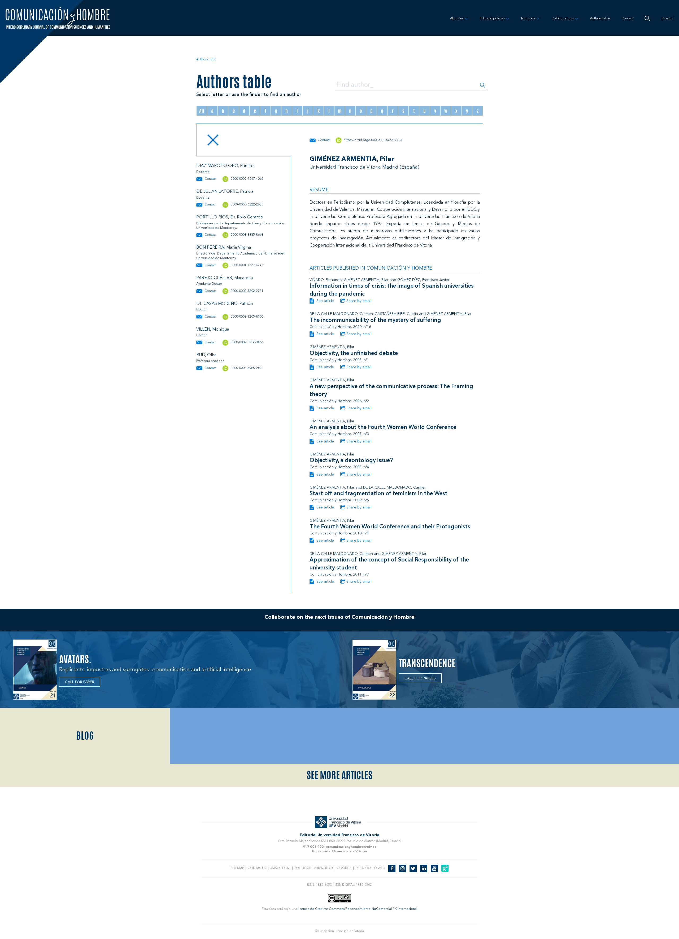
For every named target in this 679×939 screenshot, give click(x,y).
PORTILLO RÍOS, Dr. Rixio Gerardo (229, 217)
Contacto (257, 868)
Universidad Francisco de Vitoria (339, 851)
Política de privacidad (313, 868)
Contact (627, 18)
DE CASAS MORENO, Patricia (224, 304)
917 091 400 (313, 847)
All (201, 110)
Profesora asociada (210, 361)
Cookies (344, 868)
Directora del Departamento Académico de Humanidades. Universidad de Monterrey (240, 256)
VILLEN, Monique (212, 329)
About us (456, 18)
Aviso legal (280, 868)
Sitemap (237, 868)
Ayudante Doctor (209, 284)
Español (667, 18)
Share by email (358, 301)
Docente (203, 172)
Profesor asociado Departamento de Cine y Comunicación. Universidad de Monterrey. (240, 226)
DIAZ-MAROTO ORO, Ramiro (225, 166)
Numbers (528, 18)
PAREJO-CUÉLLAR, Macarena (224, 278)
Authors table (600, 18)
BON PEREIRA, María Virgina (223, 247)
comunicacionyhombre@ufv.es (351, 847)
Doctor (201, 309)
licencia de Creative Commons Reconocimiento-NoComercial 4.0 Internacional (357, 909)
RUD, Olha (206, 355)
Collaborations (562, 18)
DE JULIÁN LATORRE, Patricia (224, 192)
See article (324, 301)
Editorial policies (492, 18)
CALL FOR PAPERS (420, 678)
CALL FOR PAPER (79, 682)
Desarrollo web (370, 868)
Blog (85, 736)
